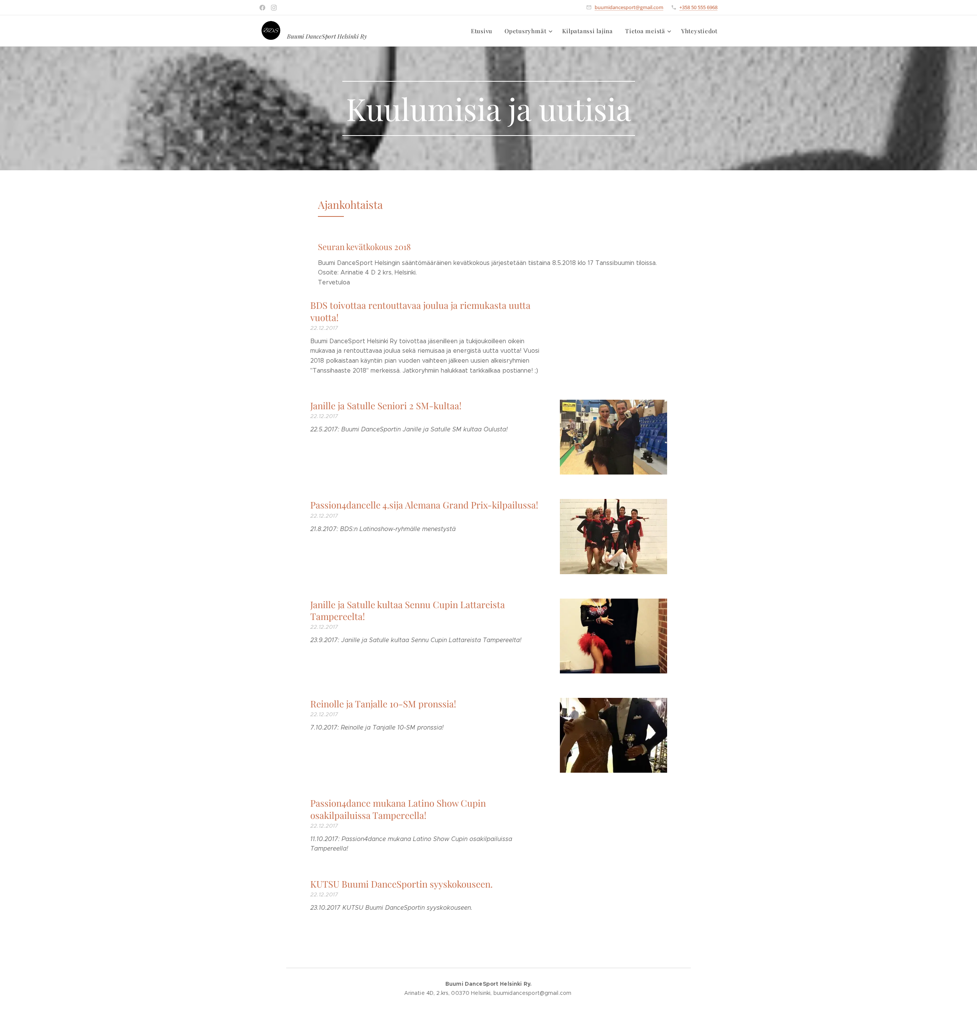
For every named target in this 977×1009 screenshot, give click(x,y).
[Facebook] (262, 7)
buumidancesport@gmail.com (629, 7)
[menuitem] (483, 30)
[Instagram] (274, 7)
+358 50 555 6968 (698, 7)
